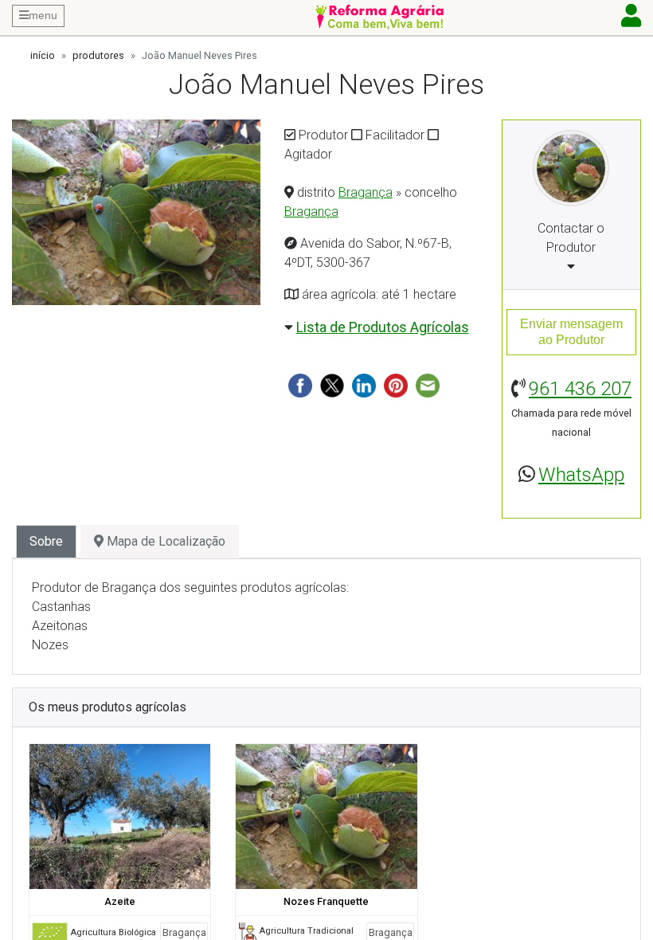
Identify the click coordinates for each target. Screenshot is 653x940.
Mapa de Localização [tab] (164, 541)
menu (43, 15)
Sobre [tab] (46, 541)
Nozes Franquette (326, 901)
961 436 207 (580, 389)
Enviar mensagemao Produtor (571, 332)
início (42, 55)
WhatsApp (581, 475)
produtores (98, 55)
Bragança (365, 192)
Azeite (119, 901)
